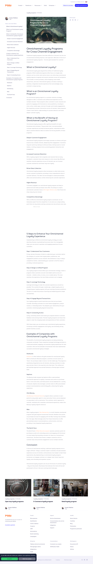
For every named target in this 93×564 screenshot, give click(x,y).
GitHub (72, 549)
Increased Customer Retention (15, 41)
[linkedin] (75, 20)
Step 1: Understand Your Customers (13, 59)
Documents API (74, 544)
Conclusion (9, 97)
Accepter (9, 559)
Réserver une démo (68, 5)
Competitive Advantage (13, 50)
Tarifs (45, 5)
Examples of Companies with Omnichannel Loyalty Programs (14, 78)
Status (72, 546)
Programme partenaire (76, 528)
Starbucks (9, 82)
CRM (31, 528)
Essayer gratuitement (81, 5)
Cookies (58, 560)
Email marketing (34, 534)
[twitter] (70, 20)
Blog (71, 523)
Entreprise (51, 5)
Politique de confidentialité (44, 560)
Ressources (37, 5)
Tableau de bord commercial (37, 544)
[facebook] (72, 20)
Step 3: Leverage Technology (14, 67)
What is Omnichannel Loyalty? (14, 26)
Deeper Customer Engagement (15, 38)
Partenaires (73, 526)
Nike (8, 91)
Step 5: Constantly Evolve (13, 75)
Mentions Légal (68, 560)
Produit (20, 5)
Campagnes (33, 536)
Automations (33, 531)
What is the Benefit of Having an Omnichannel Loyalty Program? (14, 34)
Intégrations (33, 549)
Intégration (53, 525)
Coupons (32, 526)
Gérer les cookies (27, 559)
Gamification (33, 521)
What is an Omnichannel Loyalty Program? (14, 30)
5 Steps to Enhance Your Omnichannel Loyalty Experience (14, 54)
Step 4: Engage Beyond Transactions (13, 71)
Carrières (72, 521)
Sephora (9, 85)
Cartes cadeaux (34, 523)
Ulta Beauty (10, 88)
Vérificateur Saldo (54, 546)
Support (52, 527)
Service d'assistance (55, 518)
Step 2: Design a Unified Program (13, 63)
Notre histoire (73, 518)
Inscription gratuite (10, 525)
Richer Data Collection (13, 44)
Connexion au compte (55, 544)
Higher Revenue (11, 47)
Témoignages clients (35, 546)
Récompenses (33, 518)
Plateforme (28, 5)
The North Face (11, 94)
